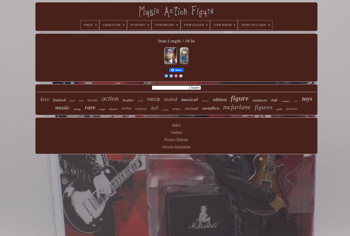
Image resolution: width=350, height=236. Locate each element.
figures (263, 107)
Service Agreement (176, 147)
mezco (113, 109)
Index (176, 125)
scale (140, 100)
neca (153, 99)
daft (274, 100)
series (126, 108)
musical (189, 99)
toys (307, 98)
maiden (165, 110)
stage (102, 109)
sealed (170, 99)
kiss (45, 99)
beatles (128, 100)
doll (154, 108)
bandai (93, 100)
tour (296, 101)
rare (90, 107)
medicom (260, 100)
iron (72, 100)
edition (220, 99)
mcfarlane (237, 107)
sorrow (205, 100)
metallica (210, 108)
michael (191, 108)
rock (81, 100)
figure (240, 98)
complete (285, 101)
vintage (77, 109)
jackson (291, 109)
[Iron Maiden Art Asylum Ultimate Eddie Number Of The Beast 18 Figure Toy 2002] (184, 64)
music (62, 107)
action (110, 98)
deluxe (176, 109)
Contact (176, 132)
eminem (141, 109)
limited (59, 100)
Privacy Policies (176, 139)
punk (279, 109)
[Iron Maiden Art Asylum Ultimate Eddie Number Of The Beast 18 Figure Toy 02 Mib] (170, 64)
